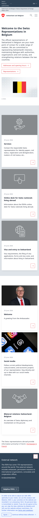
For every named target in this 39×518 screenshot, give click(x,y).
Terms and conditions (25, 510)
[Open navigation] (36, 15)
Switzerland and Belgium (15, 16)
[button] (35, 456)
